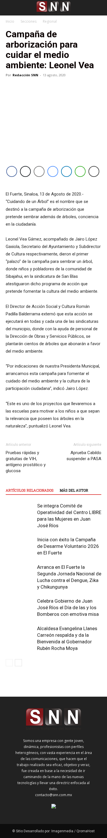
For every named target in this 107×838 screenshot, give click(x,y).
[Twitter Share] (25, 171)
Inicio (10, 21)
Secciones (29, 21)
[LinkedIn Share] (66, 171)
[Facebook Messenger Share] (52, 171)
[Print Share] (93, 171)
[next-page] (18, 662)
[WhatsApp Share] (80, 171)
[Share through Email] (39, 171)
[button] (10, 7)
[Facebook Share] (11, 171)
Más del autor (74, 490)
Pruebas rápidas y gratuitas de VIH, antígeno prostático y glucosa (26, 461)
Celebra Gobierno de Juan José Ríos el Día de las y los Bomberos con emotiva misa (68, 607)
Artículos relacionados (30, 490)
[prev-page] (9, 662)
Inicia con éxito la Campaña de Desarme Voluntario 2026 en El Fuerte (68, 546)
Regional (50, 21)
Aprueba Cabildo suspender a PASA (83, 455)
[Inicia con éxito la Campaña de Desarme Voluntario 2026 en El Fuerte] (20, 546)
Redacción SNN (25, 75)
